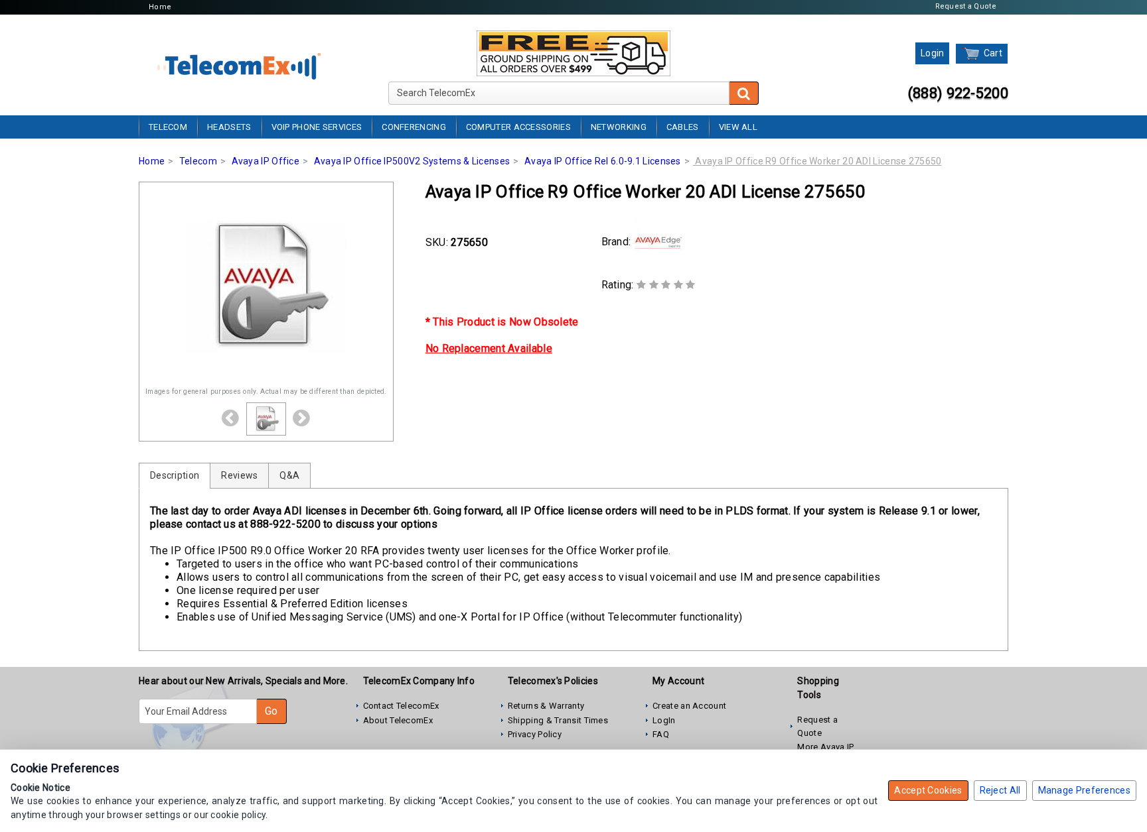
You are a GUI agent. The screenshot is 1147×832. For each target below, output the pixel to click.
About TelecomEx (398, 720)
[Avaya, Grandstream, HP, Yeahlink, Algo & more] (239, 64)
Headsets (229, 127)
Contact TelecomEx (401, 706)
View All (738, 127)
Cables (682, 127)
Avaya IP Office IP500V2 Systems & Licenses (412, 161)
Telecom (168, 127)
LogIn (664, 720)
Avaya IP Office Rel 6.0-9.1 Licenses (602, 161)
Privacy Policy (535, 734)
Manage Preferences (1084, 790)
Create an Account (689, 706)
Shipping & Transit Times (558, 720)
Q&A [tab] (289, 475)
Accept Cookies (928, 790)
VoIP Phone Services (316, 127)
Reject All (1000, 790)
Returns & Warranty (546, 706)
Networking (619, 127)
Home (160, 7)
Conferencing (414, 127)
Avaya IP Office (266, 161)
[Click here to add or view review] (666, 284)
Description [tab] (174, 475)
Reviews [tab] (239, 475)
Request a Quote (966, 6)
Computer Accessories (518, 127)
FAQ (660, 734)
